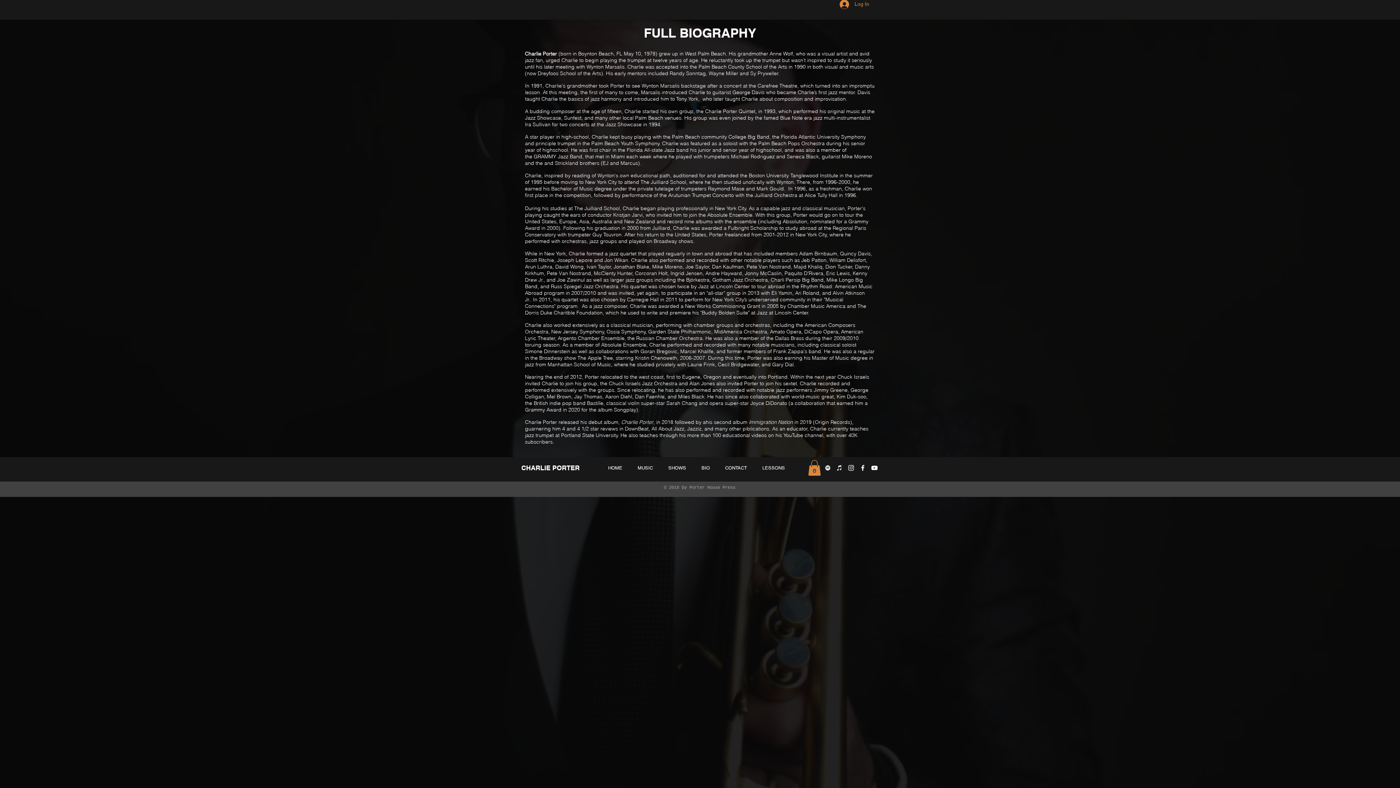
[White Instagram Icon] (851, 468)
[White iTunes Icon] (839, 468)
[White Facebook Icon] (863, 468)
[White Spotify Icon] (828, 468)
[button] (814, 468)
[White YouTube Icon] (874, 468)
